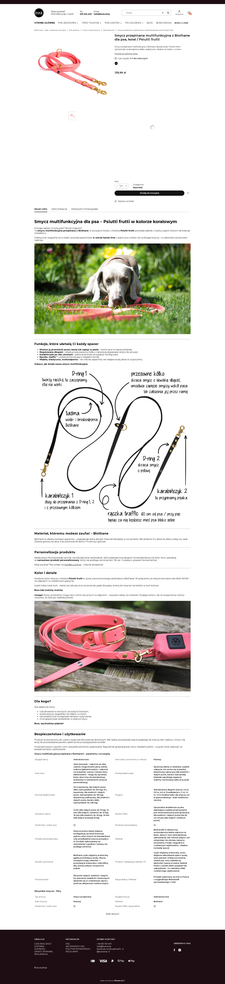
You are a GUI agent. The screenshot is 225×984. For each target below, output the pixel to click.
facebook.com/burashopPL (109, 949)
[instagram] (179, 950)
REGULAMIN (72, 951)
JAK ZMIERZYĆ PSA (75, 946)
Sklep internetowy (111, 981)
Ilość (117, 181)
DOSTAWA (39, 946)
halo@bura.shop (102, 14)
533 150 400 (86, 14)
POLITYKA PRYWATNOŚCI (78, 949)
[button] (168, 13)
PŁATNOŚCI (39, 949)
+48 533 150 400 (104, 944)
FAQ (68, 944)
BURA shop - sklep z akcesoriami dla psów (50, 30)
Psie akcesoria (74, 30)
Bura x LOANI (181, 23)
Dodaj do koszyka (149, 193)
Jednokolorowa (108, 30)
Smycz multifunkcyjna (91, 30)
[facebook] (175, 950)
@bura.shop (102, 951)
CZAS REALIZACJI (42, 944)
